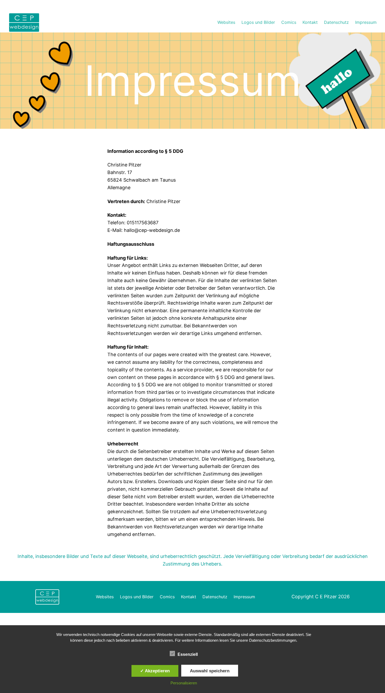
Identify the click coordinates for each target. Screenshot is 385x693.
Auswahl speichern (209, 670)
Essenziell (188, 654)
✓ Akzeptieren (155, 670)
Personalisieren (183, 683)
